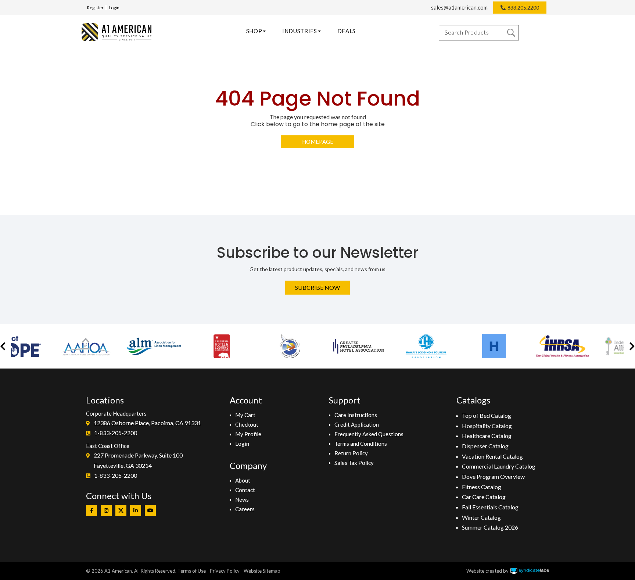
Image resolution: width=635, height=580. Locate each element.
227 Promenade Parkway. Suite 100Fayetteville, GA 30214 (138, 460)
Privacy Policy (225, 571)
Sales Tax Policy (354, 462)
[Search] (511, 32)
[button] (3, 346)
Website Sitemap (262, 571)
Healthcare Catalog (487, 435)
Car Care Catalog (484, 496)
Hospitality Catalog (487, 425)
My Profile (248, 434)
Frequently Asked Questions (368, 434)
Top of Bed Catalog (486, 415)
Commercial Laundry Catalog (498, 466)
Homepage (317, 141)
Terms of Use (191, 571)
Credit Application (356, 424)
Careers (245, 509)
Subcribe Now (317, 287)
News (242, 499)
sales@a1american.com (459, 7)
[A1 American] (116, 32)
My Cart (245, 415)
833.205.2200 (523, 7)
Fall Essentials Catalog (490, 507)
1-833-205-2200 (115, 432)
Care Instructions (355, 415)
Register (95, 7)
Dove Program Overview (493, 476)
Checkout (246, 424)
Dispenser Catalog (485, 445)
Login (114, 7)
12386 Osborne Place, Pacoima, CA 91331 (147, 422)
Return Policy (351, 453)
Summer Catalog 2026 (490, 527)
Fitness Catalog (481, 486)
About (242, 480)
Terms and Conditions (360, 443)
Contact (245, 490)
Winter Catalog (481, 517)
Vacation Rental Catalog (492, 456)
